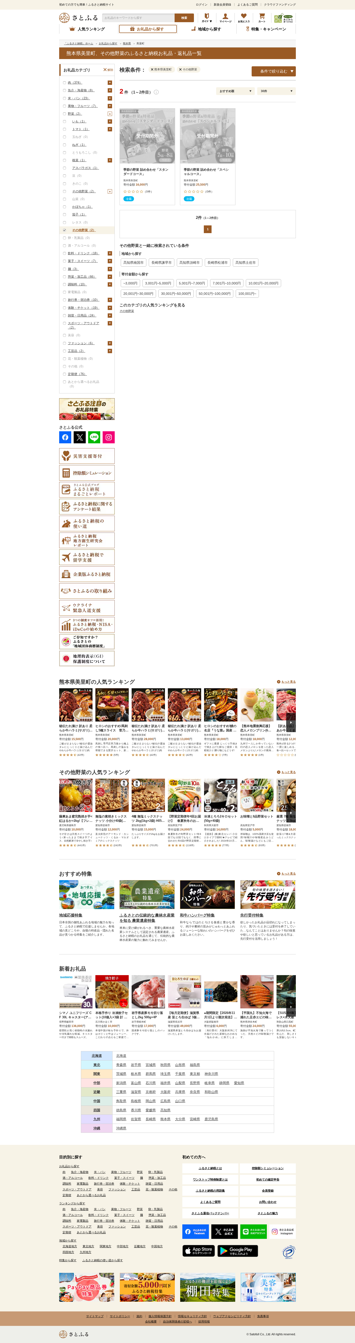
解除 (110, 70)
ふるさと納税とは (210, 1168)
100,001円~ (247, 294)
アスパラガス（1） (85, 168)
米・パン (100, 1172)
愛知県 (239, 1083)
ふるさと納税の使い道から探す (102, 1260)
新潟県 (121, 1083)
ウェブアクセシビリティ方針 (232, 1316)
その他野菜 (127, 311)
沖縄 (96, 1128)
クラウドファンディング (280, 4)
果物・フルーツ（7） (83, 106)
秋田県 (165, 1065)
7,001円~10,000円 (227, 283)
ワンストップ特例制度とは (210, 1179)
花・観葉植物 (154, 1189)
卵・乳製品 (155, 1172)
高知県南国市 (133, 262)
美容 (100, 1189)
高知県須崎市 (189, 262)
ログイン (201, 4)
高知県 (165, 1110)
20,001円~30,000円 (138, 294)
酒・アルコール (73, 1178)
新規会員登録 (222, 4)
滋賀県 (136, 1092)
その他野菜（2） (84, 191)
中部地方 (122, 1246)
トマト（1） (81, 129)
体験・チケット (130, 1183)
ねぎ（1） (79, 145)
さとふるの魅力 (268, 1213)
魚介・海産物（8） (81, 90)
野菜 (140, 1172)
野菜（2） (75, 113)
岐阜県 (210, 1083)
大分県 (180, 1119)
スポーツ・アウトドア (77, 1189)
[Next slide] (291, 722)
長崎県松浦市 (217, 262)
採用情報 (204, 1321)
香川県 (136, 1110)
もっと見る (288, 681)
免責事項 (263, 1316)
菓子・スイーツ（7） (83, 261)
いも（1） (79, 121)
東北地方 (88, 1246)
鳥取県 (121, 1101)
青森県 (121, 1065)
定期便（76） (77, 374)
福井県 (165, 1083)
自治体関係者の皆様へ (177, 1321)
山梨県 (180, 1083)
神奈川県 (211, 1074)
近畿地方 (140, 1246)
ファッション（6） (81, 343)
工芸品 (135, 1189)
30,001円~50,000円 (176, 294)
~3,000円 (130, 283)
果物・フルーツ (121, 1172)
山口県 (180, 1101)
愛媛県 (151, 1110)
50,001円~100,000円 (215, 294)
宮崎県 (195, 1119)
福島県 (195, 1065)
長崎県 (151, 1119)
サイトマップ (95, 1316)
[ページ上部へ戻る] (338, 1311)
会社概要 (151, 1321)
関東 (96, 1074)
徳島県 (121, 1110)
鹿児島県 (211, 1119)
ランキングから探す (72, 1203)
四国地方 (68, 1252)
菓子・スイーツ (124, 1178)
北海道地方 (70, 1246)
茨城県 (121, 1074)
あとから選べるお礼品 (91, 1195)
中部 (96, 1083)
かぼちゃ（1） (82, 207)
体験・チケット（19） (83, 308)
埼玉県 (165, 1074)
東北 (96, 1065)
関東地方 (105, 1246)
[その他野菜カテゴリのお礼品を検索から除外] (181, 69)
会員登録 (268, 1190)
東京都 (195, 1074)
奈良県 (195, 1092)
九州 (96, 1119)
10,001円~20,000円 (263, 283)
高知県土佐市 (245, 262)
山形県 (180, 1065)
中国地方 (157, 1246)
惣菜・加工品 (157, 1178)
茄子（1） (79, 214)
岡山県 (151, 1101)
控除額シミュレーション (268, 1168)
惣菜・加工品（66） (82, 276)
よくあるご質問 (247, 4)
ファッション (117, 1189)
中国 (96, 1101)
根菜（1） (79, 160)
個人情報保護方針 (160, 1316)
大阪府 (165, 1092)
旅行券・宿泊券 (104, 1183)
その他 (173, 1189)
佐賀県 (136, 1119)
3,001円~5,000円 (158, 283)
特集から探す (68, 1260)
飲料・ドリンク (98, 1178)
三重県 (121, 1092)
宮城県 (151, 1065)
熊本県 (165, 1119)
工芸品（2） (76, 351)
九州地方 (85, 1252)
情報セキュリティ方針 (192, 1316)
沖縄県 (121, 1128)
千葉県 (180, 1074)
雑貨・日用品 (154, 1183)
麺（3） (73, 269)
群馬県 (151, 1074)
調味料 (67, 1183)
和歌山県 (211, 1092)
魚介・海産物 (79, 1172)
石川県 (151, 1083)
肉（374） (75, 82)
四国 (96, 1110)
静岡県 (224, 1083)
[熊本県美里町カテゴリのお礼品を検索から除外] (153, 69)
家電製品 (82, 1183)
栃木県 (136, 1074)
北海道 (97, 1056)
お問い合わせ (268, 1202)
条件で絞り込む (273, 71)
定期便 (67, 1195)
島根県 (136, 1101)
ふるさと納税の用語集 (210, 1190)
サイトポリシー (120, 1316)
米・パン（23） (79, 98)
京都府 (151, 1092)
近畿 (96, 1092)
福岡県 (121, 1119)
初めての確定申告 (267, 1179)
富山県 (136, 1083)
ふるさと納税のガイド (207, 18)
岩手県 (136, 1065)
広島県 (165, 1101)
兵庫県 (180, 1092)
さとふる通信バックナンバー (210, 1213)
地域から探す (68, 1240)
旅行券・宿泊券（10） (83, 300)
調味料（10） (77, 284)
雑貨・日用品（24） (82, 315)
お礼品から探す (69, 1166)
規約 (139, 1316)
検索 (184, 18)
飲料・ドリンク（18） (83, 253)
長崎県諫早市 (161, 262)
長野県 (195, 1083)
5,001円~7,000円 (192, 283)
